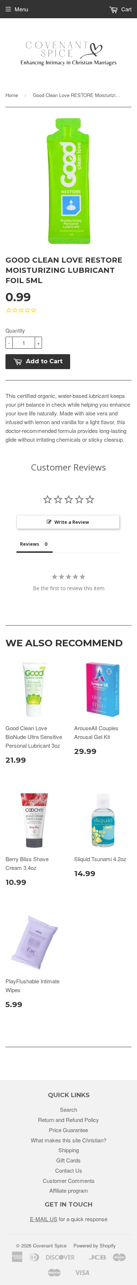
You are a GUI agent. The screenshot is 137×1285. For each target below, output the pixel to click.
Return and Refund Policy (68, 1119)
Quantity (15, 330)
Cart (126, 9)
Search (68, 1109)
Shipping (68, 1150)
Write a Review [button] (71, 522)
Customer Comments (69, 1180)
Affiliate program (68, 1190)
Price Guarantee (68, 1130)
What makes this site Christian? (68, 1140)
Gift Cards (68, 1160)
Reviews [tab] (29, 544)
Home (11, 95)
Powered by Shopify (94, 1245)
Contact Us (68, 1170)
